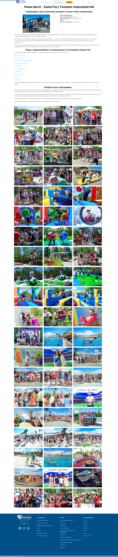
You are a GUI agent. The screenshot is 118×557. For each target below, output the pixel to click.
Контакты (85, 523)
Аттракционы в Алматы (42, 520)
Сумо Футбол (18, 71)
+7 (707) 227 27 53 (45, 2)
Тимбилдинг (63, 525)
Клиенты (85, 525)
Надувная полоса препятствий (23, 60)
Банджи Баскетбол (20, 68)
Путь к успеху (18, 66)
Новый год (62, 534)
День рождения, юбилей (66, 542)
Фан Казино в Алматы (42, 533)
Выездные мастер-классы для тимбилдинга (67, 531)
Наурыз (62, 547)
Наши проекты (87, 535)
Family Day (62, 545)
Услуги (69, 2)
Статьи (85, 530)
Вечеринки (63, 523)
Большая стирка (19, 74)
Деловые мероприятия (65, 537)
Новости (85, 528)
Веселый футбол (19, 55)
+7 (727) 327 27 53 (24, 523)
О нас (84, 520)
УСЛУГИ (62, 517)
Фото (84, 533)
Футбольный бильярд (21, 63)
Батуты (38, 528)
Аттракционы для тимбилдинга (44, 525)
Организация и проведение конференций (70, 539)
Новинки (39, 530)
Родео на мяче (19, 58)
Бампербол (18, 79)
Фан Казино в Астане (42, 535)
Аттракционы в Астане (42, 523)
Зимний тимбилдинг (65, 528)
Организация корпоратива (66, 520)
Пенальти (17, 77)
